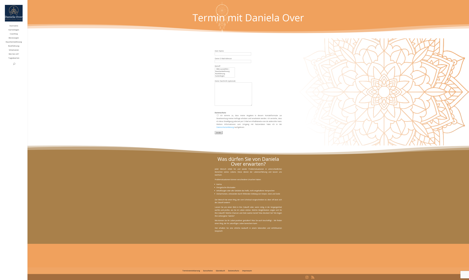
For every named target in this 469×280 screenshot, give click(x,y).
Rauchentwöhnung (14, 42)
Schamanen (14, 50)
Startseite (13, 26)
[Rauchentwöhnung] (224, 71)
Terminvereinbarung (191, 270)
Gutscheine (208, 270)
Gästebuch (220, 270)
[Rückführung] (224, 73)
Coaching (14, 34)
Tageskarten (13, 58)
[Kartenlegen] (224, 76)
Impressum (247, 270)
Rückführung (13, 46)
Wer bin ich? (14, 54)
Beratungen (14, 38)
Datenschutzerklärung (225, 127)
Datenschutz (233, 270)
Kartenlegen (14, 30)
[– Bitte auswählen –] (224, 69)
